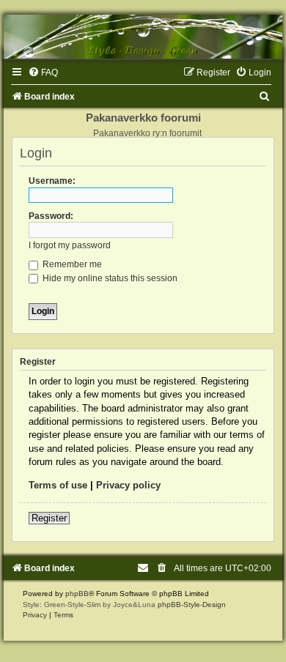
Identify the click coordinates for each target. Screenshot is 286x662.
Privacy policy (128, 485)
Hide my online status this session (108, 278)
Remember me (71, 264)
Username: (52, 181)
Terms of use (58, 485)
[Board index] (143, 37)
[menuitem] (43, 72)
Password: (51, 216)
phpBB (77, 594)
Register (49, 518)
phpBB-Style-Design (192, 604)
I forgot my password (70, 245)
